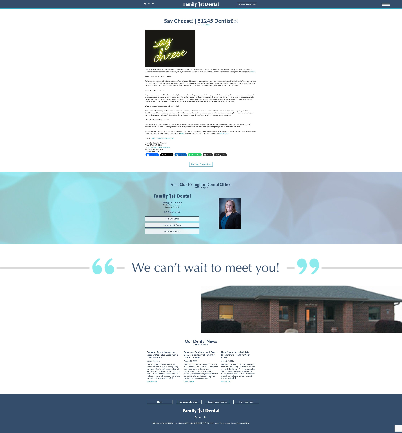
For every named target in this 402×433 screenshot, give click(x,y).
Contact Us (241, 423)
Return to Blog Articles (201, 164)
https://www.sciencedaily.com (163, 138)
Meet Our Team (246, 402)
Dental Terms (219, 423)
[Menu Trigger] (386, 4)
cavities (252, 72)
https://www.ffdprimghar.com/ (159, 147)
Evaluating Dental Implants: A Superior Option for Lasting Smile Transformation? (162, 355)
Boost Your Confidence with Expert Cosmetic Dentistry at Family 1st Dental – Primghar (200, 355)
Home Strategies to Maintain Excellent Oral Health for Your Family (235, 355)
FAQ (248, 423)
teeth (182, 133)
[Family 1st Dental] (201, 4)
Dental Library (230, 423)
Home (160, 402)
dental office (223, 133)
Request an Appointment (247, 4)
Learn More (152, 381)
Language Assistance (217, 402)
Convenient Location (188, 402)
